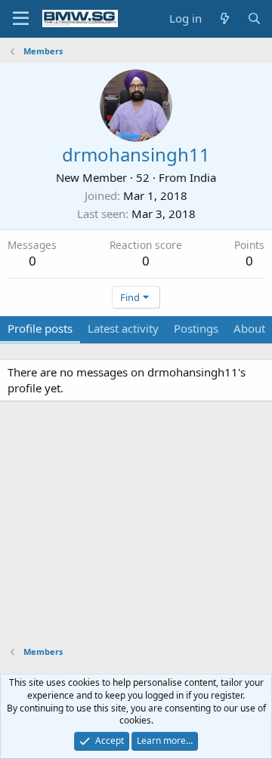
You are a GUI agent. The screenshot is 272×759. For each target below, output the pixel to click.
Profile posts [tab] (40, 328)
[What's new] (224, 18)
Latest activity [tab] (123, 328)
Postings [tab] (196, 328)
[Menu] (21, 19)
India (203, 177)
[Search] (254, 18)
